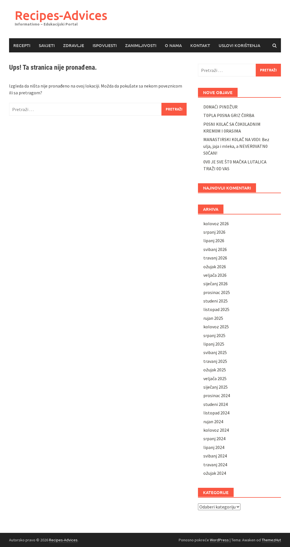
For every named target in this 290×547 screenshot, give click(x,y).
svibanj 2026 (215, 249)
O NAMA (173, 45)
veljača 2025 (215, 378)
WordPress (219, 539)
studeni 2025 (215, 301)
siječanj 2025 (215, 387)
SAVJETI (47, 45)
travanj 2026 (215, 258)
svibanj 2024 (215, 456)
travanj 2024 (215, 464)
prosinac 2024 (216, 395)
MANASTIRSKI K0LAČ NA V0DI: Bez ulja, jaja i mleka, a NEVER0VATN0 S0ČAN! (236, 146)
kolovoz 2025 (216, 326)
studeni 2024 (215, 404)
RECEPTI (21, 45)
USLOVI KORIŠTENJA (239, 45)
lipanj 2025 (213, 344)
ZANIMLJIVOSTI (140, 45)
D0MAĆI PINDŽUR (220, 107)
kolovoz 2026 (216, 223)
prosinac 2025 (216, 292)
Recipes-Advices (61, 15)
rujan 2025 (213, 318)
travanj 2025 (215, 361)
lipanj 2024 (213, 447)
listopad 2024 (216, 413)
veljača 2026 (215, 275)
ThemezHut (271, 539)
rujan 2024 (213, 421)
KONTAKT (200, 45)
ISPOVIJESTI (105, 45)
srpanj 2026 (214, 232)
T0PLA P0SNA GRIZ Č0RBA (228, 115)
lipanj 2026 (213, 240)
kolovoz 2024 (216, 430)
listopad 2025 (216, 309)
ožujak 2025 (214, 370)
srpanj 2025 (214, 335)
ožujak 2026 (214, 266)
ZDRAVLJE (73, 45)
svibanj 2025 (215, 352)
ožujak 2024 (214, 473)
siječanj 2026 (215, 283)
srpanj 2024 (214, 438)
